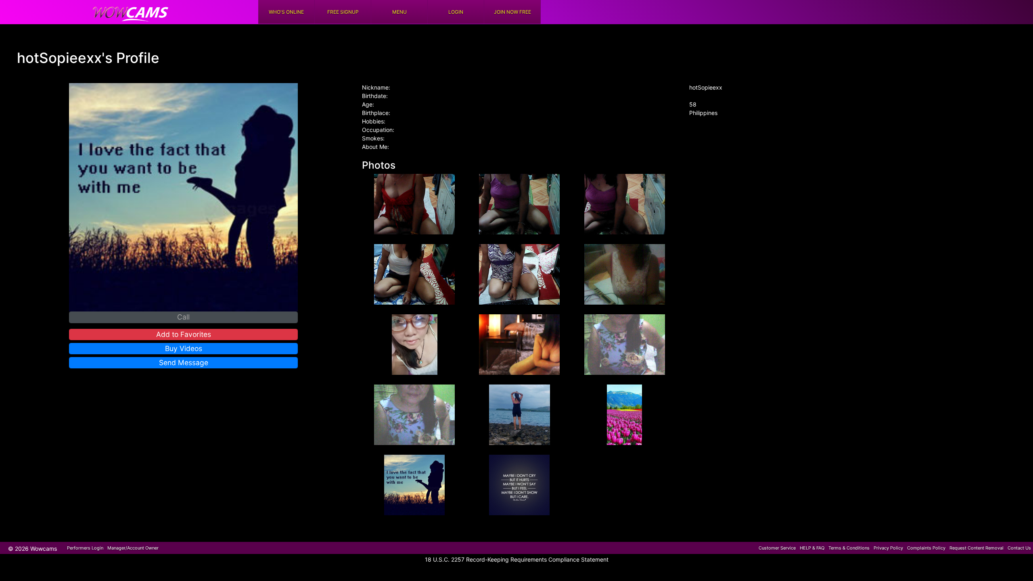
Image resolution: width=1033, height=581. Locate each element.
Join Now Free (512, 12)
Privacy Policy (888, 548)
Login (455, 12)
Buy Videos (183, 348)
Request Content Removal (976, 548)
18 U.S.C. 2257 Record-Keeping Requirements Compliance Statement (517, 559)
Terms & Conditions (849, 548)
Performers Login (85, 548)
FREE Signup (343, 12)
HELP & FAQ (812, 548)
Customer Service (777, 548)
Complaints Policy (926, 548)
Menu (399, 12)
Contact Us (1019, 548)
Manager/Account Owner (133, 548)
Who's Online (286, 12)
